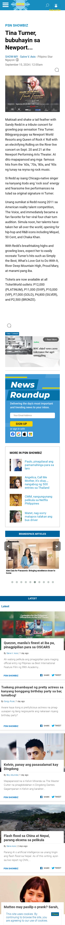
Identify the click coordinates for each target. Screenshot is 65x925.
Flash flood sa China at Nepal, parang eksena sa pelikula (27, 838)
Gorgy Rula (9, 701)
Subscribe (55, 10)
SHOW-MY (11, 56)
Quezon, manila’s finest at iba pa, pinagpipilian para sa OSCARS (29, 645)
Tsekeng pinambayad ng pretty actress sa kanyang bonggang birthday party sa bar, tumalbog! (32, 691)
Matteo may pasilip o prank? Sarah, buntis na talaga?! (31, 909)
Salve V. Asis (28, 56)
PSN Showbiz (16, 25)
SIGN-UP (21, 424)
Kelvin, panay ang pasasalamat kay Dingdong (31, 766)
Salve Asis (11, 846)
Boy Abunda (12, 775)
